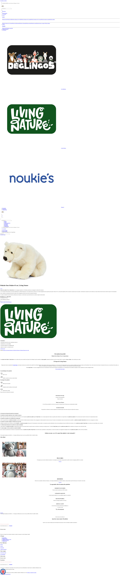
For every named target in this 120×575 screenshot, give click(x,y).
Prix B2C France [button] (2, 234)
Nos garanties (2, 340)
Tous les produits (4, 230)
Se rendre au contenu (3, 0)
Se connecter (4, 14)
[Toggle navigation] (2, 217)
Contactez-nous (2, 348)
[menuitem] (3, 15)
